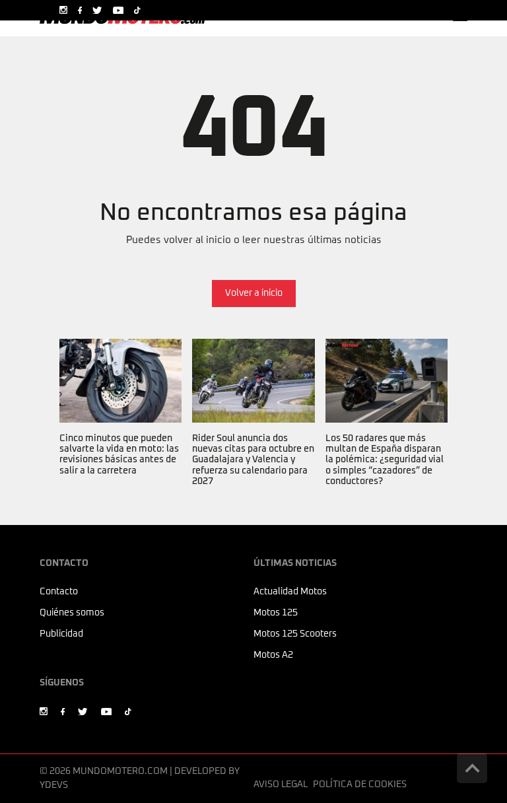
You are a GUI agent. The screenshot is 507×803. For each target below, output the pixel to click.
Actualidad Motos (290, 591)
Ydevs (54, 785)
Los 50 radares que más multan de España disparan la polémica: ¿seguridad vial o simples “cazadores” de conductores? (384, 383)
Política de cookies (360, 784)
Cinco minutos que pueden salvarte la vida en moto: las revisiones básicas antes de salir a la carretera (119, 375)
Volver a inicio (254, 293)
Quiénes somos (72, 612)
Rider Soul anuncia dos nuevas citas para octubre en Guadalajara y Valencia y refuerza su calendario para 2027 (253, 375)
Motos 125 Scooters (295, 634)
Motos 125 (276, 612)
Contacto (59, 591)
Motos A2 (273, 655)
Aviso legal (281, 784)
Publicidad (61, 634)
